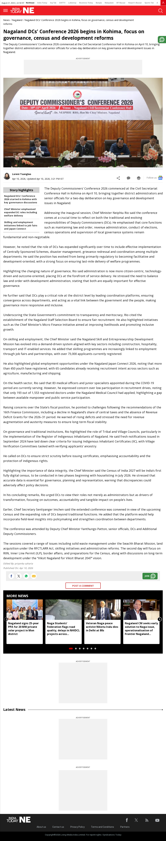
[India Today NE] (23, 10)
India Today (42, 3)
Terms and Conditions (102, 827)
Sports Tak (149, 3)
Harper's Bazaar (135, 3)
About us (41, 827)
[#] (26, 576)
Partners (125, 827)
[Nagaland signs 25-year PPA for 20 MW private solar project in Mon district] (24, 609)
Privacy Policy (77, 827)
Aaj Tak (53, 3)
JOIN (147, 576)
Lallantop (72, 3)
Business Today (86, 3)
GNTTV (62, 3)
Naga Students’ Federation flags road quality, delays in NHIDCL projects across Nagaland (63, 628)
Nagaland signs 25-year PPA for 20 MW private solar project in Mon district (23, 628)
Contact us (58, 827)
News (6, 20)
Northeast (30, 3)
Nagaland (17, 20)
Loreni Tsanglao (21, 174)
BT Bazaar (121, 3)
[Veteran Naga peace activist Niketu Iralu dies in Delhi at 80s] (102, 609)
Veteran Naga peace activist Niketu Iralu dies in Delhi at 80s (102, 626)
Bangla (99, 3)
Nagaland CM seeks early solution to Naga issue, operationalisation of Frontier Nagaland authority (141, 628)
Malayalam (109, 3)
